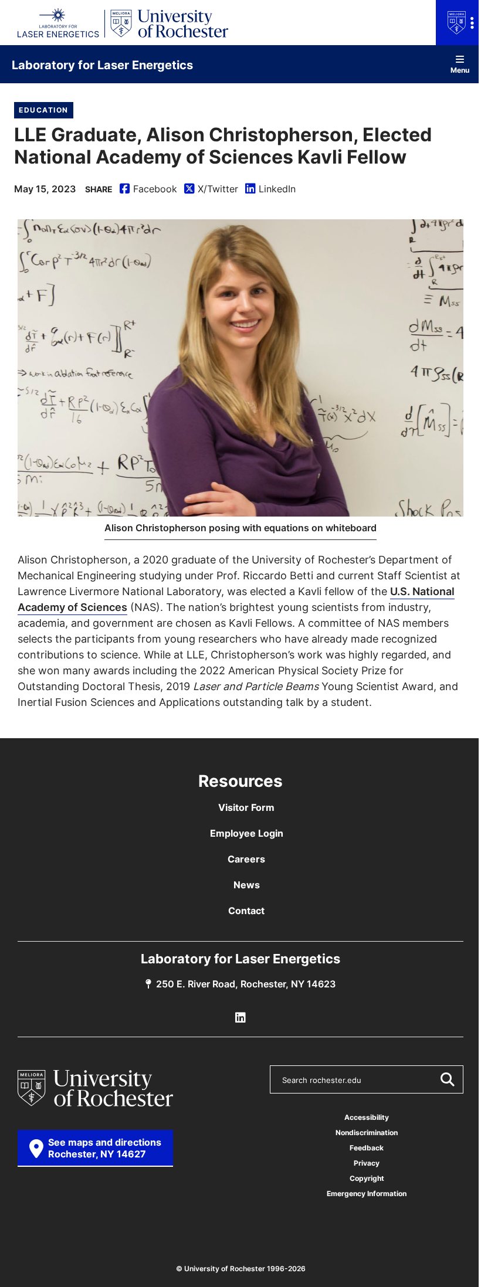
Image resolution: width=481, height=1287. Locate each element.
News (246, 884)
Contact (246, 910)
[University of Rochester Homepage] (95, 1088)
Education (44, 110)
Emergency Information (367, 1193)
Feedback (367, 1148)
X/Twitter (211, 189)
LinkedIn (270, 189)
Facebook (148, 189)
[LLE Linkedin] (240, 1017)
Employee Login (246, 833)
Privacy (367, 1163)
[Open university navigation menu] (458, 22)
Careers (246, 859)
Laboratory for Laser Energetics (102, 64)
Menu (459, 69)
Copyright (367, 1178)
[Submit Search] (447, 1079)
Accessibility (366, 1117)
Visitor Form (246, 807)
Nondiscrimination (367, 1132)
